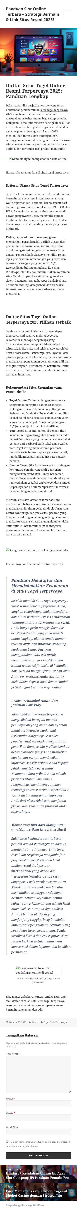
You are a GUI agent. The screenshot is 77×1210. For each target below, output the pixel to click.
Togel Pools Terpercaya (55, 1022)
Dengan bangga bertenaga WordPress (25, 1205)
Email (10, 1112)
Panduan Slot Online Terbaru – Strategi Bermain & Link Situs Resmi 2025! (32, 14)
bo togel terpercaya (35, 340)
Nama (10, 1098)
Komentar (13, 1054)
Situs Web (12, 1126)
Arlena (35, 1022)
